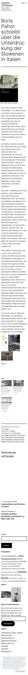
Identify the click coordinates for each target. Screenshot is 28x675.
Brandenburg (6, 559)
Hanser (10, 568)
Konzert (7, 572)
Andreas (6, 429)
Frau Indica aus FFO (7, 638)
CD (18, 559)
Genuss (12, 566)
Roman (4, 577)
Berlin (21, 556)
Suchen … (4, 534)
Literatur (15, 437)
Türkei (21, 578)
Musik (3, 575)
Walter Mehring (16, 581)
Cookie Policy (16, 668)
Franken (5, 563)
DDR (20, 559)
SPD (15, 578)
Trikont (17, 578)
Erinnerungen (5, 435)
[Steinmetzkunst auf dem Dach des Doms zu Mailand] (6, 594)
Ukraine (4, 581)
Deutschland (3, 561)
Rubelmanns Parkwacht (9, 640)
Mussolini (21, 437)
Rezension (19, 574)
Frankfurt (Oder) (12, 563)
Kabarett (3, 572)
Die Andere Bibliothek (12, 561)
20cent (3, 556)
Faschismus (13, 435)
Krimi (10, 572)
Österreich (17, 439)
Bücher (13, 431)
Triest (22, 441)
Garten (8, 566)
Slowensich (17, 441)
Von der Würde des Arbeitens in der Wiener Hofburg (18, 388)
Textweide (4, 646)
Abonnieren (8, 624)
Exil (2, 563)
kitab (2, 437)
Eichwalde (23, 561)
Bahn (18, 556)
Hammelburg (4, 568)
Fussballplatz (4, 566)
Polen (15, 574)
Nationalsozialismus (7, 439)
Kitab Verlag (8, 437)
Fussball (20, 563)
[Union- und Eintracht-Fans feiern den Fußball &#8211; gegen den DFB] (6, 383)
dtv (19, 561)
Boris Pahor (17, 433)
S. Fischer (11, 578)
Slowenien (10, 441)
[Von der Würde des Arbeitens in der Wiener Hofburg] (18, 383)
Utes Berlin (4, 648)
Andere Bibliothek (11, 556)
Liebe (16, 572)
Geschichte (17, 566)
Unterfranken (9, 581)
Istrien (19, 435)
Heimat (14, 568)
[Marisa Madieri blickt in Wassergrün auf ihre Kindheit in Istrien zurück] (6, 400)
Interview (18, 568)
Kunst (13, 572)
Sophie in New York (7, 643)
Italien (23, 435)
